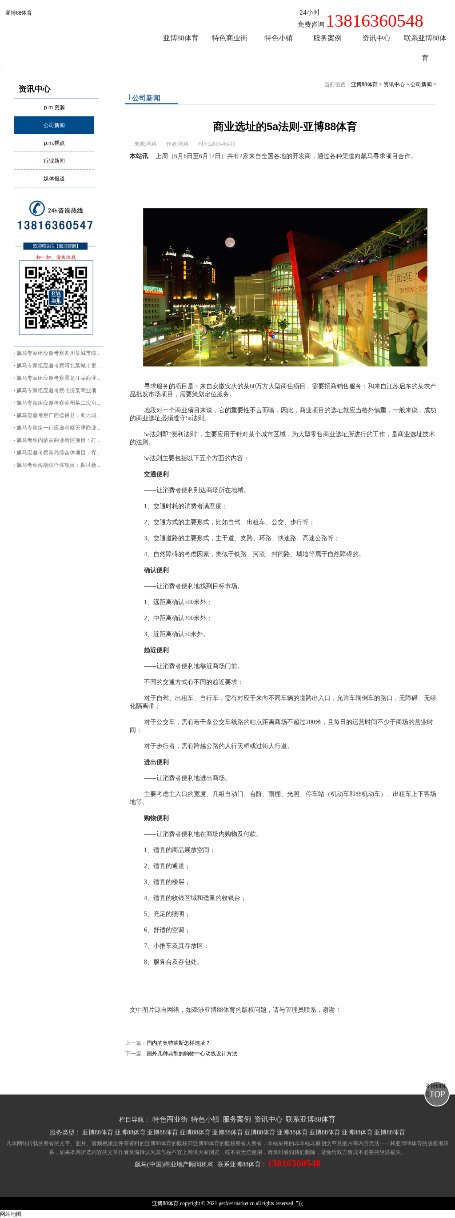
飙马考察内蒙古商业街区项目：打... (58, 440)
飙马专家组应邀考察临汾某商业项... (58, 390)
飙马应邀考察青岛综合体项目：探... (58, 453)
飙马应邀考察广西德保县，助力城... (58, 415)
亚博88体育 (18, 13)
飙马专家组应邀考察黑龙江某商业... (58, 378)
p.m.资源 (54, 107)
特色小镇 (205, 1119)
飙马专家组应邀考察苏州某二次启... (58, 403)
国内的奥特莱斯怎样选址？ (179, 1043)
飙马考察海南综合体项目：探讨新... (58, 465)
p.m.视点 (54, 143)
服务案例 (237, 1119)
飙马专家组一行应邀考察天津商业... (58, 428)
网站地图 (10, 1214)
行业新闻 (54, 161)
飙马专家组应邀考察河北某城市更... (58, 365)
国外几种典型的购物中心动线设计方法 (192, 1054)
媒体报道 (54, 178)
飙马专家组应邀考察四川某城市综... (58, 353)
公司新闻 (54, 125)
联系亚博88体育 (310, 1119)
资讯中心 (35, 88)
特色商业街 (170, 1119)
